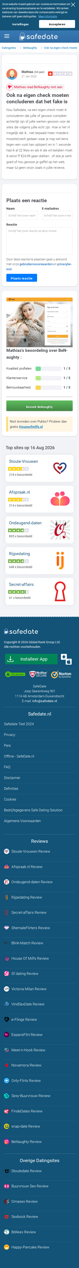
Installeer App (33, 659)
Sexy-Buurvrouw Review (30, 1096)
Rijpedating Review (26, 897)
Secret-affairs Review (29, 912)
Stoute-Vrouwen (23, 461)
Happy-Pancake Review (30, 1247)
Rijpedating (19, 553)
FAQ (7, 767)
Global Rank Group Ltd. (45, 642)
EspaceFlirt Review (27, 1034)
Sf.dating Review (24, 973)
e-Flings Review (24, 1019)
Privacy (9, 735)
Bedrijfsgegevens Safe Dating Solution (33, 810)
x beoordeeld (20, 474)
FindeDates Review (27, 1111)
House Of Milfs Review (30, 958)
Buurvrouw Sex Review (29, 1186)
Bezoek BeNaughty (39, 407)
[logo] (39, 38)
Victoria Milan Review (29, 989)
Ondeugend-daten (25, 522)
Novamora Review (26, 1065)
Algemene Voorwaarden (22, 821)
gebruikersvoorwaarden (36, 264)
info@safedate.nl (44, 701)
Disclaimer (12, 778)
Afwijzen (74, 5)
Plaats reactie (22, 278)
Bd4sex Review (23, 1232)
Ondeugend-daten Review (32, 882)
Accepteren (57, 24)
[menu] (6, 36)
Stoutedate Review (26, 1171)
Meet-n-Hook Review (28, 1050)
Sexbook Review (24, 1216)
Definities (11, 789)
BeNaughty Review (26, 1141)
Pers (7, 745)
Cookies (10, 799)
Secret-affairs (21, 584)
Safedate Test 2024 (19, 724)
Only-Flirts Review (26, 1080)
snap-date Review (25, 1126)
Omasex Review (24, 1201)
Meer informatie (47, 16)
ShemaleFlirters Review (30, 928)
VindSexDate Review (28, 1004)
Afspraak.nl (19, 492)
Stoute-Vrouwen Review (30, 851)
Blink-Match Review (27, 943)
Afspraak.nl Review (27, 867)
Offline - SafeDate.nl (19, 756)
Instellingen (20, 24)
